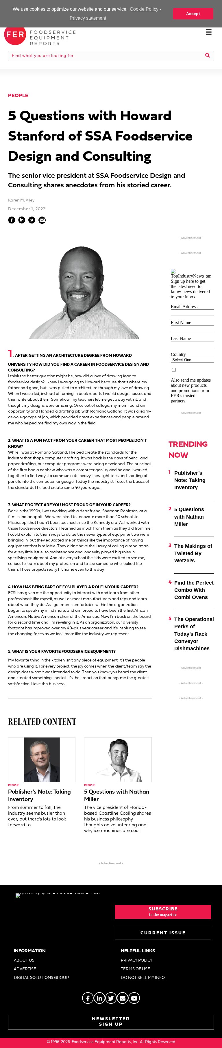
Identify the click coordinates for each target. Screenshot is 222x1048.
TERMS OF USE (135, 969)
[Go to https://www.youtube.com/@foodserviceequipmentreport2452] (134, 998)
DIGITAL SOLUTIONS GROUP (41, 978)
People (18, 96)
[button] (163, 912)
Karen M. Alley (21, 200)
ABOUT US (24, 960)
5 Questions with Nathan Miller (189, 517)
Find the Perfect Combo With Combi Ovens (194, 590)
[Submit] (208, 55)
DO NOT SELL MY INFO (143, 978)
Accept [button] (193, 13)
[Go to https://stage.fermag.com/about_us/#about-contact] (122, 998)
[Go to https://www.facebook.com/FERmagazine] (88, 998)
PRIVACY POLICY (137, 960)
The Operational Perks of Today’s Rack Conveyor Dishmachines (194, 633)
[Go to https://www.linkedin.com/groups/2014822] (99, 998)
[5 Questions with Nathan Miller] (117, 760)
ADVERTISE (25, 969)
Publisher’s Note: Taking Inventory (190, 480)
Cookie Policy (144, 9)
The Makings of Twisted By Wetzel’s (193, 553)
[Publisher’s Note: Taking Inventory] (41, 760)
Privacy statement (88, 18)
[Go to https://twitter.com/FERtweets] (111, 998)
